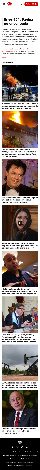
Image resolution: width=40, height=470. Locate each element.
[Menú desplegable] (4, 4)
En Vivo (15, 452)
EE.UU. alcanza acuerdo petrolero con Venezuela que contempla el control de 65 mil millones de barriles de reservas (20, 385)
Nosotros (21, 452)
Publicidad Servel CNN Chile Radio (20, 459)
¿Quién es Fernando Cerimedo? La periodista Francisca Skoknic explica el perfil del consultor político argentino (20, 291)
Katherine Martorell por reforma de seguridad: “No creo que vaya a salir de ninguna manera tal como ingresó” (20, 245)
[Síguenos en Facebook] (12, 447)
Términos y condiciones (9, 455)
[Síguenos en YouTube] (27, 447)
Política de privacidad (31, 452)
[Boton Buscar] (21, 4)
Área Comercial (6, 452)
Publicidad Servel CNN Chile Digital (27, 455)
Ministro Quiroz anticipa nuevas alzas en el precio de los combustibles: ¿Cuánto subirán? (19, 431)
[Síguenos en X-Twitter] (17, 447)
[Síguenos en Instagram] (22, 447)
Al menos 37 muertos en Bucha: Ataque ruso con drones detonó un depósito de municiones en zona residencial (20, 106)
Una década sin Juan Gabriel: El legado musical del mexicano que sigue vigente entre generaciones (20, 200)
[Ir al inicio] (9, 4)
